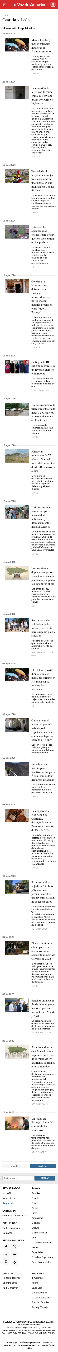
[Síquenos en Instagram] (6, 1254)
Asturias (36, 1193)
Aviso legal (12, 1343)
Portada (36, 1188)
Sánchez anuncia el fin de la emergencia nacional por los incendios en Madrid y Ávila (43, 1008)
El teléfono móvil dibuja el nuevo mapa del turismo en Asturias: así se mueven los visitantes (43, 679)
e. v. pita (35, 157)
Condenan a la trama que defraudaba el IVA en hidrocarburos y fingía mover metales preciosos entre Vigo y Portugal (41, 296)
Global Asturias (40, 1232)
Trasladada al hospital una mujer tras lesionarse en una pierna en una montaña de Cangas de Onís (42, 180)
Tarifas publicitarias (12, 1228)
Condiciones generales (24, 1345)
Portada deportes (12, 1277)
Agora (35, 1282)
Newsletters (8, 1198)
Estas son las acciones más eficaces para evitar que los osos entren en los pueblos (42, 234)
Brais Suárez (38, 1152)
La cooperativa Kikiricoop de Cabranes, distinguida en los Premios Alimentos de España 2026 (42, 820)
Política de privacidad (30, 1343)
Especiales (37, 1252)
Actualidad (37, 1217)
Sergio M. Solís (39, 929)
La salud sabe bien (41, 1297)
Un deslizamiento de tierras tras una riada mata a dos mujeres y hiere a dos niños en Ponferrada (43, 412)
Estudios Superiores (42, 1257)
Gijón (34, 1203)
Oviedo (35, 1198)
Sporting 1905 (10, 1282)
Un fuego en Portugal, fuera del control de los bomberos (42, 1124)
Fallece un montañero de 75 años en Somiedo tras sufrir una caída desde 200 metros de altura (43, 461)
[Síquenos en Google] (14, 1262)
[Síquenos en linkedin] (14, 1254)
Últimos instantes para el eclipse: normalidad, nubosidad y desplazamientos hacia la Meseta (41, 516)
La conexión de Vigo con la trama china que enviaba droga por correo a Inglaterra (42, 95)
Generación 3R (40, 1292)
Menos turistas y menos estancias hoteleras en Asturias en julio (41, 45)
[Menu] (4, 4)
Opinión (36, 1222)
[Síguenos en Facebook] (6, 1246)
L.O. (33, 267)
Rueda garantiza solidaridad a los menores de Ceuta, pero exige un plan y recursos (43, 627)
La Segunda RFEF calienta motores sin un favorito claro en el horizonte (43, 367)
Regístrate (8, 1203)
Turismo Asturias (40, 1302)
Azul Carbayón (10, 1287)
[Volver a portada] (29, 4)
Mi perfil (6, 1193)
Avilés (35, 1208)
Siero (34, 1213)
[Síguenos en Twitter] (14, 1246)
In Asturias (37, 1277)
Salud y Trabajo (40, 1307)
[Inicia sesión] (52, 5)
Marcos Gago (38, 652)
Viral (34, 1237)
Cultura (35, 1227)
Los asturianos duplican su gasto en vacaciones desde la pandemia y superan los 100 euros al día (43, 576)
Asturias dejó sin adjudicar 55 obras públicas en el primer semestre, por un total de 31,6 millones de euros (43, 891)
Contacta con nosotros (14, 1215)
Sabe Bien (37, 1287)
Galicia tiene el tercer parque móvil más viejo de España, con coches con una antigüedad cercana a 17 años (42, 730)
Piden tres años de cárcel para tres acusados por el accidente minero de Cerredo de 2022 (43, 950)
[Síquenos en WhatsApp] (6, 1261)
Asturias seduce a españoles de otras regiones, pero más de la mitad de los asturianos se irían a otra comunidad (43, 1056)
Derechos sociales (41, 1262)
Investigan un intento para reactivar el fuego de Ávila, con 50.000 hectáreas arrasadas (43, 771)
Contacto (7, 1233)
